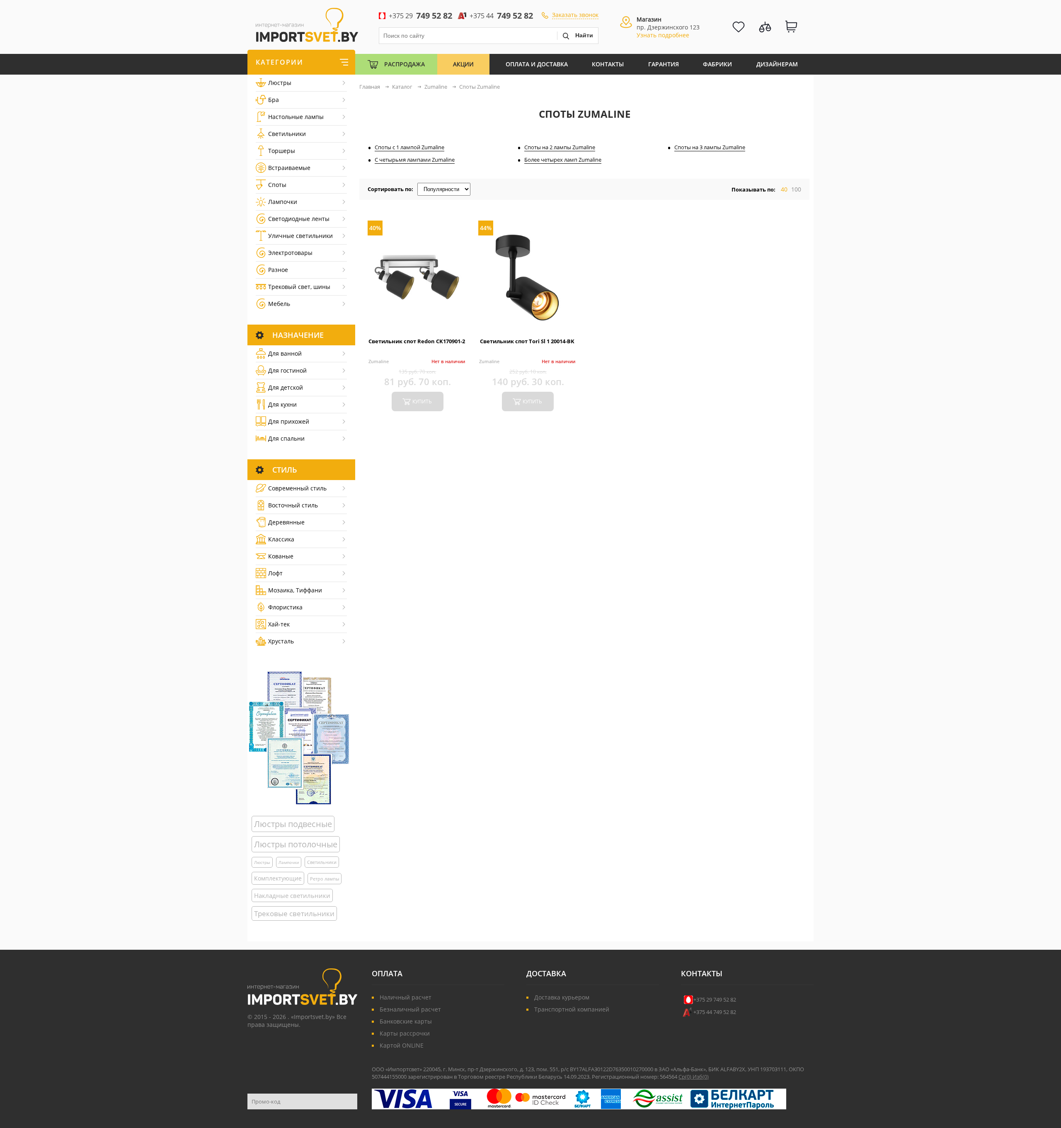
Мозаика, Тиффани (295, 590)
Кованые (280, 556)
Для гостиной (287, 370)
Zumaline (378, 361)
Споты (277, 185)
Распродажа (404, 64)
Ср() (685, 1076)
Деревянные (286, 522)
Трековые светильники (294, 913)
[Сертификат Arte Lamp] (299, 738)
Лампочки (282, 202)
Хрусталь (281, 641)
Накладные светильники (292, 895)
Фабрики (717, 64)
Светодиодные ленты (298, 219)
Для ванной (285, 353)
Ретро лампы (324, 879)
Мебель (279, 304)
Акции (463, 64)
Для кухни (282, 404)
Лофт (275, 573)
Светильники (287, 134)
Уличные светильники (300, 236)
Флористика (285, 607)
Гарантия (663, 64)
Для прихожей (288, 421)
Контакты (608, 64)
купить (422, 401)
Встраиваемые (289, 168)
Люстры (279, 83)
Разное (278, 270)
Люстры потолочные (295, 844)
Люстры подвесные (293, 824)
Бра (273, 100)
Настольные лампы (296, 117)
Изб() (701, 1076)
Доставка (546, 973)
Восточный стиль (293, 505)
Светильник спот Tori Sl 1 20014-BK (527, 341)
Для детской (285, 387)
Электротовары (290, 253)
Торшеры (281, 151)
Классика (281, 539)
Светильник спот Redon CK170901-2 (416, 341)
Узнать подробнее (663, 35)
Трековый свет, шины (299, 287)
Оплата (387, 973)
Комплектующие (278, 878)
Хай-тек (279, 624)
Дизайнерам (777, 64)
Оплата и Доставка (537, 64)
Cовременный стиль (297, 488)
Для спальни (286, 438)
